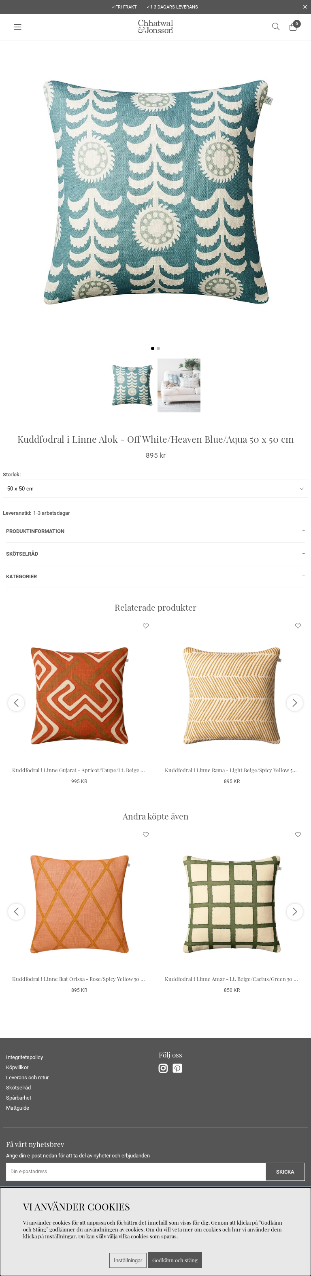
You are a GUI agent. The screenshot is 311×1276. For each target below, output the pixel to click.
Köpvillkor (17, 1067)
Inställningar (128, 1260)
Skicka (285, 1172)
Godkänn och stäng (175, 1260)
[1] (155, 193)
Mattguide (17, 1108)
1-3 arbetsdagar (51, 513)
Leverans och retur (27, 1077)
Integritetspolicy (24, 1057)
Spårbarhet (18, 1098)
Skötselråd (18, 1088)
